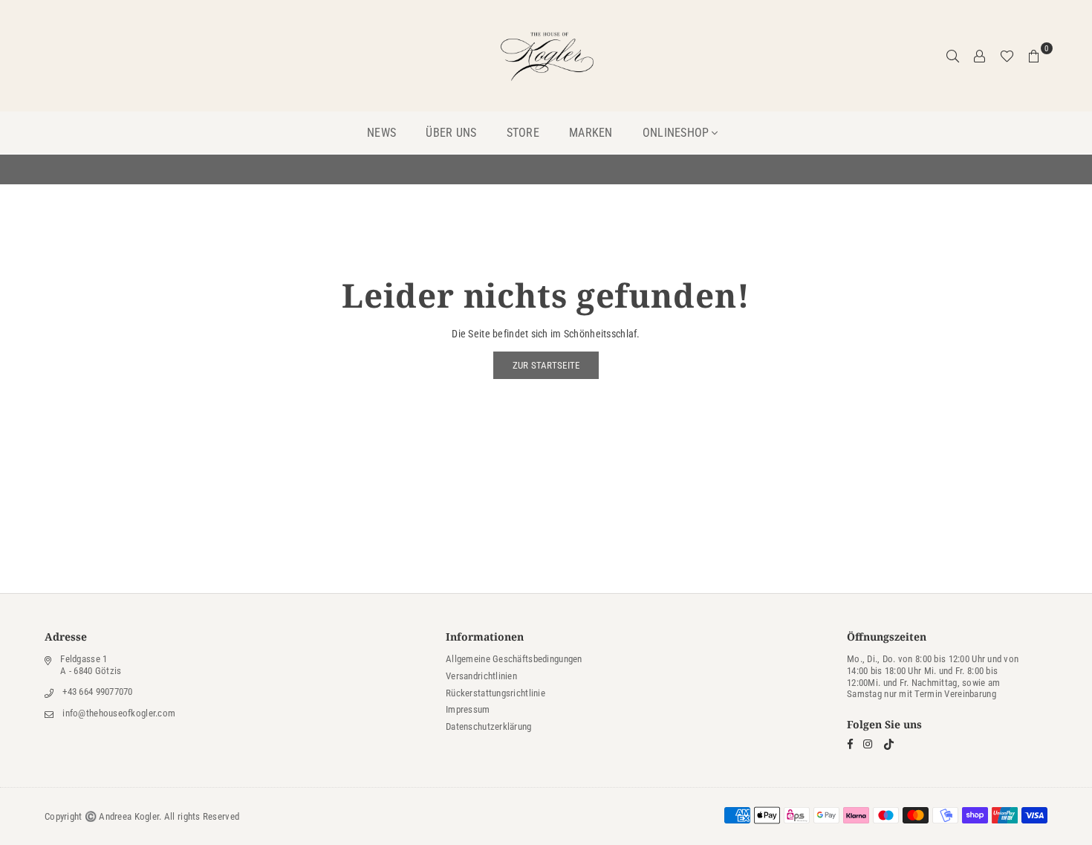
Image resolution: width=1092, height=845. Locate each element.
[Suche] (953, 56)
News (381, 133)
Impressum (468, 709)
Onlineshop (676, 133)
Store (523, 133)
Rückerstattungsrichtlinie (495, 693)
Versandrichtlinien (481, 675)
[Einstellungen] (979, 56)
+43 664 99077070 (97, 691)
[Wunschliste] (1007, 56)
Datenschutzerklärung (489, 726)
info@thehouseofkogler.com (118, 713)
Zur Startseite (546, 365)
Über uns (451, 133)
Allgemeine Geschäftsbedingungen (514, 658)
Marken (591, 133)
